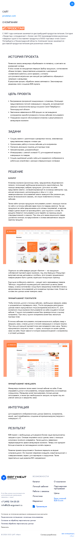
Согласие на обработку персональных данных (18, 520)
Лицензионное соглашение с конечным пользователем (22, 517)
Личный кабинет (40, 486)
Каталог (36, 481)
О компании (60, 481)
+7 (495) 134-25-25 (10, 501)
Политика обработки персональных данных (17, 523)
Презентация (41, 506)
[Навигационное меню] (72, 4)
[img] (34, 506)
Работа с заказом (41, 491)
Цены (56, 493)
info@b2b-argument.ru (11, 505)
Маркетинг (38, 501)
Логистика (37, 496)
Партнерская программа (60, 487)
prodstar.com (9, 16)
